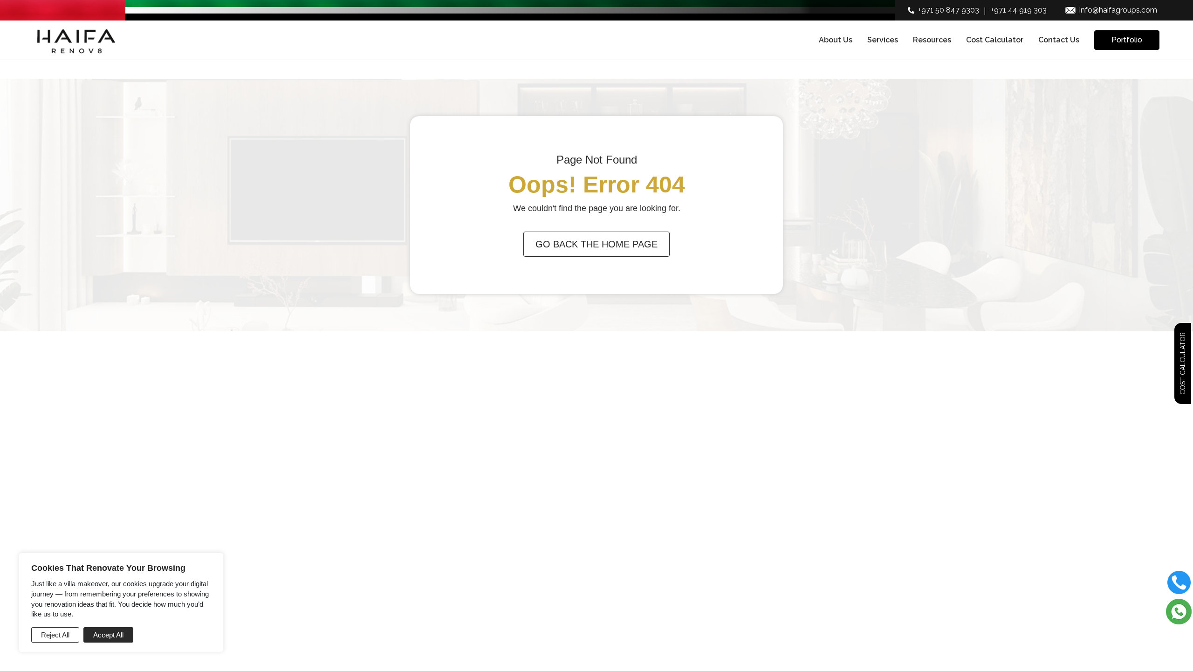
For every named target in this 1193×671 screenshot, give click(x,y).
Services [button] (882, 39)
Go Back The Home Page (596, 244)
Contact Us (1058, 39)
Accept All (108, 635)
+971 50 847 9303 (948, 10)
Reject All (55, 635)
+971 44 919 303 (1019, 10)
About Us (835, 39)
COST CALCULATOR (1182, 363)
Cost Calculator (994, 39)
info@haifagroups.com (1118, 10)
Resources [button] (932, 39)
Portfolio (1126, 39)
